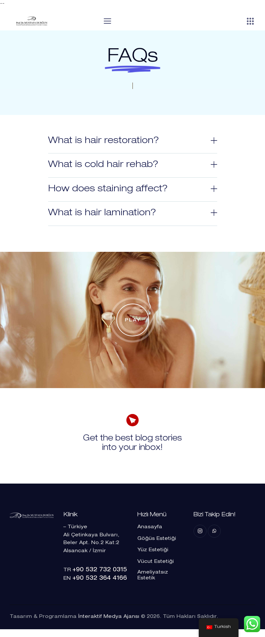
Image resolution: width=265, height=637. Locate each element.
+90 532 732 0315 (99, 570)
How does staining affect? (108, 189)
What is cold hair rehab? (103, 165)
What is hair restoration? (103, 141)
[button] (132, 141)
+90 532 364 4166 (99, 578)
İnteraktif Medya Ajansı (108, 616)
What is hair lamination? (102, 213)
